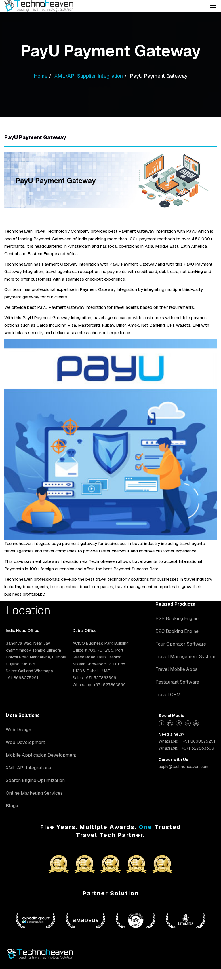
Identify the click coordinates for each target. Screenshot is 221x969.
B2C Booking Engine (177, 631)
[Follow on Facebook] (162, 722)
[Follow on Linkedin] (188, 722)
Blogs (12, 806)
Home (40, 76)
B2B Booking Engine (177, 619)
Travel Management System (185, 657)
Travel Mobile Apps (176, 669)
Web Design (18, 730)
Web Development (25, 742)
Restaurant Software (177, 682)
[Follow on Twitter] (179, 722)
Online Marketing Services (34, 793)
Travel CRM (168, 695)
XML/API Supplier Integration (88, 76)
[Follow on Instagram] (170, 722)
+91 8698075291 (199, 741)
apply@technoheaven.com (183, 766)
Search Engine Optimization (35, 780)
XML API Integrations (28, 768)
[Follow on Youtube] (196, 722)
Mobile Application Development (41, 755)
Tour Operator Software (180, 644)
